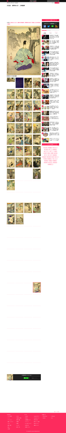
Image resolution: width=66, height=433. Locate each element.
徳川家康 (49, 156)
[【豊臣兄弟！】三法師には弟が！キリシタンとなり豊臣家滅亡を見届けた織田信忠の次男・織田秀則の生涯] (45, 48)
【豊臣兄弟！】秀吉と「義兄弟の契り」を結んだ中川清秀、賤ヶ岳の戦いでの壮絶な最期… (54, 102)
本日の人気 (27, 425)
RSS (56, 26)
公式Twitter (48, 26)
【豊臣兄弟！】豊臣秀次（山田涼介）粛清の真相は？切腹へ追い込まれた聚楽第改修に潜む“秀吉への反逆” (54, 80)
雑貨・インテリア (10, 421)
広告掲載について (28, 419)
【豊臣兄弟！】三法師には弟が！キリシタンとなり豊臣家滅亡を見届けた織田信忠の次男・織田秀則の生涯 (54, 47)
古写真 (9, 428)
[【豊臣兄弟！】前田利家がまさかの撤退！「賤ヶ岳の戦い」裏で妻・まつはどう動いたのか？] (45, 86)
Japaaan (33, 1)
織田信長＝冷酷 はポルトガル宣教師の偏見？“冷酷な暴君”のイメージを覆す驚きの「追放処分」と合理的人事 (54, 113)
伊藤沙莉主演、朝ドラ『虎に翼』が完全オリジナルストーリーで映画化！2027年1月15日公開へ (54, 58)
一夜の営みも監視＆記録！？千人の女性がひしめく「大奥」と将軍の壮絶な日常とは (54, 117)
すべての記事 (10, 416)
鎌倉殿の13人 (51, 164)
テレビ (46, 155)
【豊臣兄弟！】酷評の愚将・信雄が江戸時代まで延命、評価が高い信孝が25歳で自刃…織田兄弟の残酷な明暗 (54, 64)
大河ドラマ (55, 147)
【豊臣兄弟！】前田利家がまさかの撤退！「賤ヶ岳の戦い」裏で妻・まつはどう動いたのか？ (54, 85)
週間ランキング (36, 425)
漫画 (52, 153)
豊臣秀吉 (46, 160)
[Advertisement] (15, 13)
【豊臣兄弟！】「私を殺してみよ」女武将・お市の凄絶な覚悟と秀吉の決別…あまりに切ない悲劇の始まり (54, 75)
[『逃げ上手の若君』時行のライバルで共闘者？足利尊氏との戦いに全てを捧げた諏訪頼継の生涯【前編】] (45, 53)
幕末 (49, 153)
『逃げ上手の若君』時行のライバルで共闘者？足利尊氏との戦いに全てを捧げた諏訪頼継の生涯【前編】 (54, 53)
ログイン (53, 2)
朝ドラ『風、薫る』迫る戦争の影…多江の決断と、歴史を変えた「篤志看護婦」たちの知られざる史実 (54, 42)
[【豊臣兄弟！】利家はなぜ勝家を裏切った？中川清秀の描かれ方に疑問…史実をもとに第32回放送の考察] (45, 97)
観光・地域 (9, 425)
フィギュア (55, 158)
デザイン (57, 156)
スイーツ (52, 151)
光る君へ (51, 162)
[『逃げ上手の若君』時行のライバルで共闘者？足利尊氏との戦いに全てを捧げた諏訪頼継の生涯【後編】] (45, 69)
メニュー (7, 1)
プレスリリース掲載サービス (50, 20)
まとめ (18, 416)
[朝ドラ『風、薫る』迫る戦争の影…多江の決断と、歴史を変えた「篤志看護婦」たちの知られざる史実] (45, 42)
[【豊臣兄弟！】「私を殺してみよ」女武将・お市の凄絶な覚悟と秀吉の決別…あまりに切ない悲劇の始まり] (45, 75)
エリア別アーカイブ (28, 423)
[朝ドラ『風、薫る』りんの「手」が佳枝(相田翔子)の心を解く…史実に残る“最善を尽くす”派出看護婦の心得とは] (45, 129)
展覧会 (51, 160)
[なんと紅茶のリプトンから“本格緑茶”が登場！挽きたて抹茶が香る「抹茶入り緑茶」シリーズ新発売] (45, 107)
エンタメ (18, 425)
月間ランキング (27, 427)
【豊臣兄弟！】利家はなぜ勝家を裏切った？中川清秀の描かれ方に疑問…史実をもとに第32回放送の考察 (54, 96)
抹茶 (53, 156)
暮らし (9, 427)
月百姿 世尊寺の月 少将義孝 (16, 5)
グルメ (9, 423)
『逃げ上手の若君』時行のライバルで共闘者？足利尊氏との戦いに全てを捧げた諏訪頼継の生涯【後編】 (54, 69)
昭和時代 (46, 162)
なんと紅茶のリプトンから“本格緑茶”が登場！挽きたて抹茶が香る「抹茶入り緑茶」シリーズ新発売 (54, 107)
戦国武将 (55, 149)
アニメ (51, 149)
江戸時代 (46, 147)
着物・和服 (18, 419)
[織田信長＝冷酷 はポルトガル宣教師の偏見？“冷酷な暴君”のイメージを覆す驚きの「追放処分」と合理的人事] (45, 113)
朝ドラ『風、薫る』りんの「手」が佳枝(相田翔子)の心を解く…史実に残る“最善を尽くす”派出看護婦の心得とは (54, 129)
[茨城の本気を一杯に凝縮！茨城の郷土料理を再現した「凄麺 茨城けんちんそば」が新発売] (45, 135)
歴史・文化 (18, 427)
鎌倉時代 (55, 160)
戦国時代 (50, 147)
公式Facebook (45, 26)
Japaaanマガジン (36, 416)
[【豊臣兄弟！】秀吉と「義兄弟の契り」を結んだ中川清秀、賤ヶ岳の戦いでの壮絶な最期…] (45, 102)
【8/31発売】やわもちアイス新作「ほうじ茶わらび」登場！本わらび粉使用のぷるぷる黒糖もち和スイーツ (54, 91)
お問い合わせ (36, 419)
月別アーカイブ (36, 423)
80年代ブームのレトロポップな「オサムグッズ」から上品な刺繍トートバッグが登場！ (54, 139)
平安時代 (46, 149)
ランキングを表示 (50, 144)
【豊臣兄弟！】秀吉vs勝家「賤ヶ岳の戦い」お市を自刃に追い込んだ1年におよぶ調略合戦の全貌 (54, 37)
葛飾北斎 (55, 162)
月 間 (56, 33)
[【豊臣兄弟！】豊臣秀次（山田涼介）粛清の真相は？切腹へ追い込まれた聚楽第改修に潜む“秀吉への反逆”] (45, 80)
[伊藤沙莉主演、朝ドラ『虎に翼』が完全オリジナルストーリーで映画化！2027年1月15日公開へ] (45, 59)
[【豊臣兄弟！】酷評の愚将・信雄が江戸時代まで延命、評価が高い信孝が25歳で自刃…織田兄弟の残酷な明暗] (45, 64)
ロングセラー (47, 151)
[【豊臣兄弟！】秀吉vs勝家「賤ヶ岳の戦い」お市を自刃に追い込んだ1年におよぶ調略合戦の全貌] (45, 37)
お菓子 (46, 153)
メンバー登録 (57, 2)
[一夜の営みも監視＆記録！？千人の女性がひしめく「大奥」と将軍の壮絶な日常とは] (45, 118)
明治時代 (44, 156)
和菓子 (18, 423)
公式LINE (52, 26)
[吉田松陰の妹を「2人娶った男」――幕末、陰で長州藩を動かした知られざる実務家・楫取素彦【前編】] (45, 124)
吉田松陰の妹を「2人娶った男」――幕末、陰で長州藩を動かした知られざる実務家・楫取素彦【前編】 (54, 123)
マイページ (27, 421)
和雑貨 (18, 421)
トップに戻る (57, 411)
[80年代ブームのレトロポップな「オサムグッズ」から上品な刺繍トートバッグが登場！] (45, 140)
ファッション (10, 419)
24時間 (44, 33)
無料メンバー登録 (36, 421)
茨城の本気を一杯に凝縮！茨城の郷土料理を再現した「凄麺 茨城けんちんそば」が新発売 (54, 134)
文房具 (46, 158)
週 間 (50, 33)
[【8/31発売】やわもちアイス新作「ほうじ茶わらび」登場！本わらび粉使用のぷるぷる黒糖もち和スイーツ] (45, 91)
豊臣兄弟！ (50, 158)
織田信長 (55, 155)
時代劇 (56, 153)
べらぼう (50, 155)
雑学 (56, 151)
